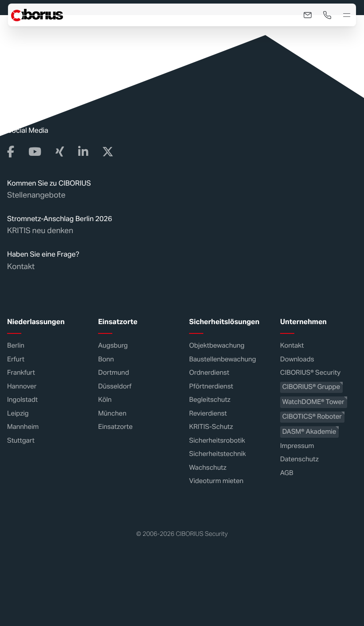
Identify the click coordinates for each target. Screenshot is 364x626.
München (112, 413)
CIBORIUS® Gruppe (311, 387)
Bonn (106, 359)
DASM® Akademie (309, 432)
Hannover (21, 386)
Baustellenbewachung (222, 359)
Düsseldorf (114, 386)
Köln (104, 400)
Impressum (297, 446)
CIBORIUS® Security (310, 372)
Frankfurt (21, 372)
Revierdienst (208, 413)
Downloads (297, 359)
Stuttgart (21, 440)
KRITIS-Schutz (211, 427)
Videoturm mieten (216, 481)
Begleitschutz (209, 400)
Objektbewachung (217, 345)
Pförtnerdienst (211, 386)
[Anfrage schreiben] (307, 15)
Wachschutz (207, 468)
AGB (286, 473)
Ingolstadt (22, 400)
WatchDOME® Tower (313, 402)
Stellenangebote (36, 195)
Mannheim (23, 427)
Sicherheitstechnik (217, 454)
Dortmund (113, 372)
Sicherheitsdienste (83, 42)
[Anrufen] (327, 15)
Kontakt (21, 266)
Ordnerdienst (209, 372)
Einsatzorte (115, 427)
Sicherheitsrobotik (217, 440)
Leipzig (18, 413)
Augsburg (113, 345)
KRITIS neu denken (40, 230)
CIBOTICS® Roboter (312, 416)
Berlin (15, 345)
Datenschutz (299, 459)
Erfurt (15, 359)
